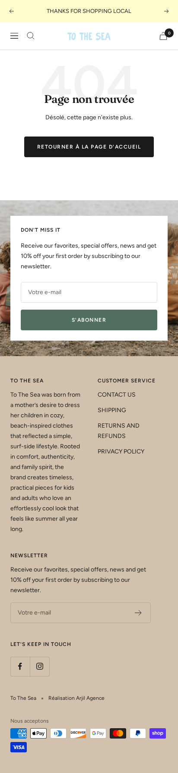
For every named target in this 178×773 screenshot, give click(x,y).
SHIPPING (112, 410)
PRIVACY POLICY (121, 451)
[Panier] (163, 36)
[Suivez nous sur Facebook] (20, 666)
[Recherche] (31, 36)
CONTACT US (117, 394)
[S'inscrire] (138, 613)
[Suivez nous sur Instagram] (39, 666)
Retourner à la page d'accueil (89, 147)
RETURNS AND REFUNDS (119, 431)
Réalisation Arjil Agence (76, 698)
